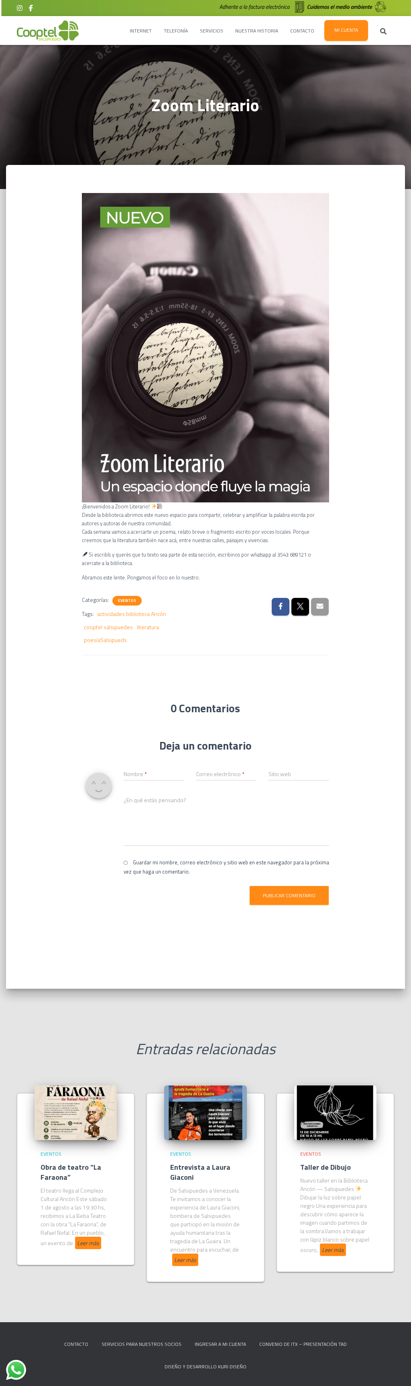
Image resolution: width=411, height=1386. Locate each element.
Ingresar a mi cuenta (220, 1344)
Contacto (302, 31)
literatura (148, 627)
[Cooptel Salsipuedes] (48, 30)
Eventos (127, 601)
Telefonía (176, 31)
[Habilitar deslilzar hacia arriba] (395, 1370)
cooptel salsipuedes (108, 627)
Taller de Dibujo (325, 1167)
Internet (141, 31)
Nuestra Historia (256, 31)
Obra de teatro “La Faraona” (71, 1172)
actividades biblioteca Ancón (131, 614)
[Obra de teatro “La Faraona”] (76, 1112)
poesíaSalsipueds (105, 640)
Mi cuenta (346, 30)
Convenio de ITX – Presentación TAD (303, 1344)
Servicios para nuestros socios (141, 1344)
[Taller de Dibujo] (335, 1112)
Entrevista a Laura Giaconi (200, 1172)
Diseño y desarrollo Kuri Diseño (205, 1366)
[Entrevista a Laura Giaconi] (205, 1112)
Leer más (88, 1243)
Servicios (211, 31)
